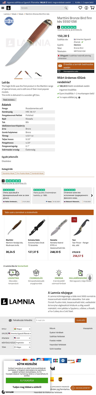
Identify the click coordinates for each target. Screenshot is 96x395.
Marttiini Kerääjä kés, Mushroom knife (14, 244)
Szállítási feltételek (57, 336)
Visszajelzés (87, 328)
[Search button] (66, 8)
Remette (53, 240)
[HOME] (8, 8)
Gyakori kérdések (56, 332)
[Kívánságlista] (80, 8)
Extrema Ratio (34, 240)
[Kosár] (92, 8)
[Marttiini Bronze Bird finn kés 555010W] (28, 42)
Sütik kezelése (55, 348)
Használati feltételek (58, 344)
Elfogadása (27, 380)
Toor (74, 240)
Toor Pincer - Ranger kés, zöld (80, 244)
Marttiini (77, 44)
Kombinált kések (37, 173)
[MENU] (3, 8)
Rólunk (52, 328)
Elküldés (81, 320)
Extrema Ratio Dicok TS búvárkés (36, 244)
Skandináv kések (8, 173)
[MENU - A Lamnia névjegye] (86, 8)
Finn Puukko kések (23, 173)
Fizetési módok (55, 340)
